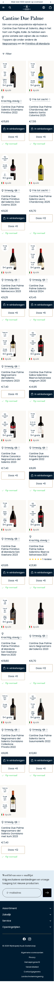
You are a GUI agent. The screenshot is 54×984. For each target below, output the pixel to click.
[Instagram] (29, 939)
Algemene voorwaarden (32, 952)
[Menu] (3, 7)
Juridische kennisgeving (32, 976)
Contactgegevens (32, 971)
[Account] (43, 7)
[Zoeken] (10, 7)
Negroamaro (10, 43)
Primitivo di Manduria (37, 43)
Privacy (32, 957)
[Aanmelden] (47, 892)
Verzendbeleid (32, 967)
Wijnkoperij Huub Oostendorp (22, 946)
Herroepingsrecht (32, 962)
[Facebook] (24, 939)
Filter (9, 53)
